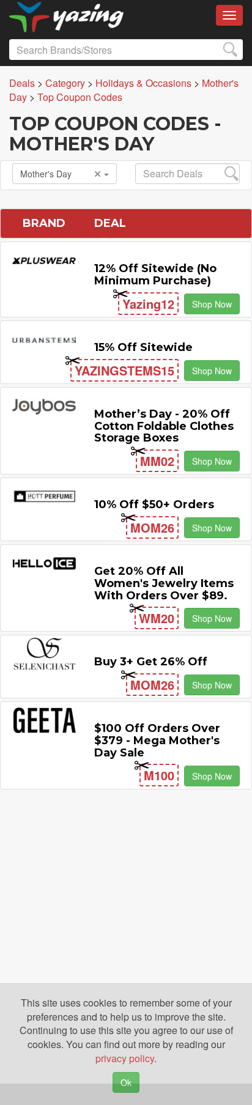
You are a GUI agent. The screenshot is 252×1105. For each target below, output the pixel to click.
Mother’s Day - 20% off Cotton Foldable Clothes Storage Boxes (164, 426)
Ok (126, 1082)
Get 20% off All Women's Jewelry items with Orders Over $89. (164, 583)
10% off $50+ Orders (154, 504)
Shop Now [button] (212, 304)
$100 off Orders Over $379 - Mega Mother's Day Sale (157, 740)
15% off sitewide (143, 347)
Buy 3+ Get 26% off (150, 661)
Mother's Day (46, 174)
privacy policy (124, 1058)
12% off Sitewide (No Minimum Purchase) (155, 274)
